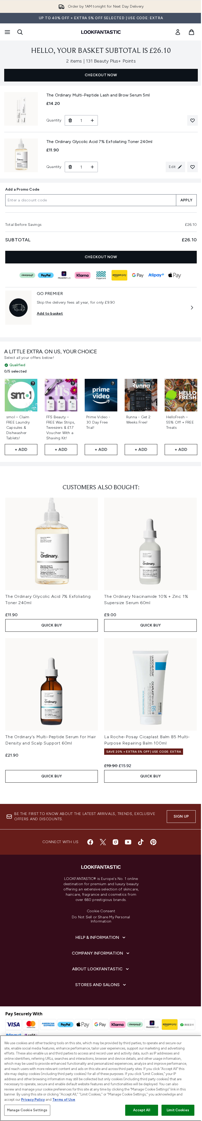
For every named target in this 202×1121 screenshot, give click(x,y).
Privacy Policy (33, 1100)
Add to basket (50, 313)
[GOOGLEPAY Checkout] (138, 275)
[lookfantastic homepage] (101, 32)
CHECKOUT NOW (101, 75)
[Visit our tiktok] (140, 842)
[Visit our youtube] (128, 842)
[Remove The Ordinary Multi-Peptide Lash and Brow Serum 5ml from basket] (70, 120)
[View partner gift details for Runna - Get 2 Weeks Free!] (153, 383)
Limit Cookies (178, 1110)
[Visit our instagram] (115, 842)
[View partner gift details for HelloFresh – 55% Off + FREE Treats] (193, 383)
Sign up (181, 816)
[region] (101, 1078)
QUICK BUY (51, 625)
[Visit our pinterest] (153, 842)
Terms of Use (63, 1100)
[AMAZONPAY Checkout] (119, 275)
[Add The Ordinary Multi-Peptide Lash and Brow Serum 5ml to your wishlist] (192, 120)
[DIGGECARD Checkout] (101, 275)
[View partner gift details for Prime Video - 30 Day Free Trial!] (113, 383)
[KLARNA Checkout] (82, 275)
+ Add (21, 449)
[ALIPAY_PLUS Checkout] (156, 275)
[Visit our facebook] (90, 842)
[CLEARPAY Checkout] (27, 275)
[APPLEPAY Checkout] (174, 275)
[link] (177, 32)
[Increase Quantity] (92, 120)
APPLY (186, 200)
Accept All (141, 1110)
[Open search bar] (20, 32)
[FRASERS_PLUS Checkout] (64, 275)
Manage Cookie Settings (27, 1110)
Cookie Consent (101, 911)
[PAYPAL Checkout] (46, 275)
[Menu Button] (7, 32)
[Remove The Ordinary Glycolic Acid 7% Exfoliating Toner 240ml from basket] (70, 167)
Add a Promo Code (22, 189)
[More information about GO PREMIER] (192, 308)
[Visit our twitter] (103, 842)
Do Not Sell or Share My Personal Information (101, 919)
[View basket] (191, 32)
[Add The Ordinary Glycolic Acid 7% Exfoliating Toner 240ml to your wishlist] (192, 167)
